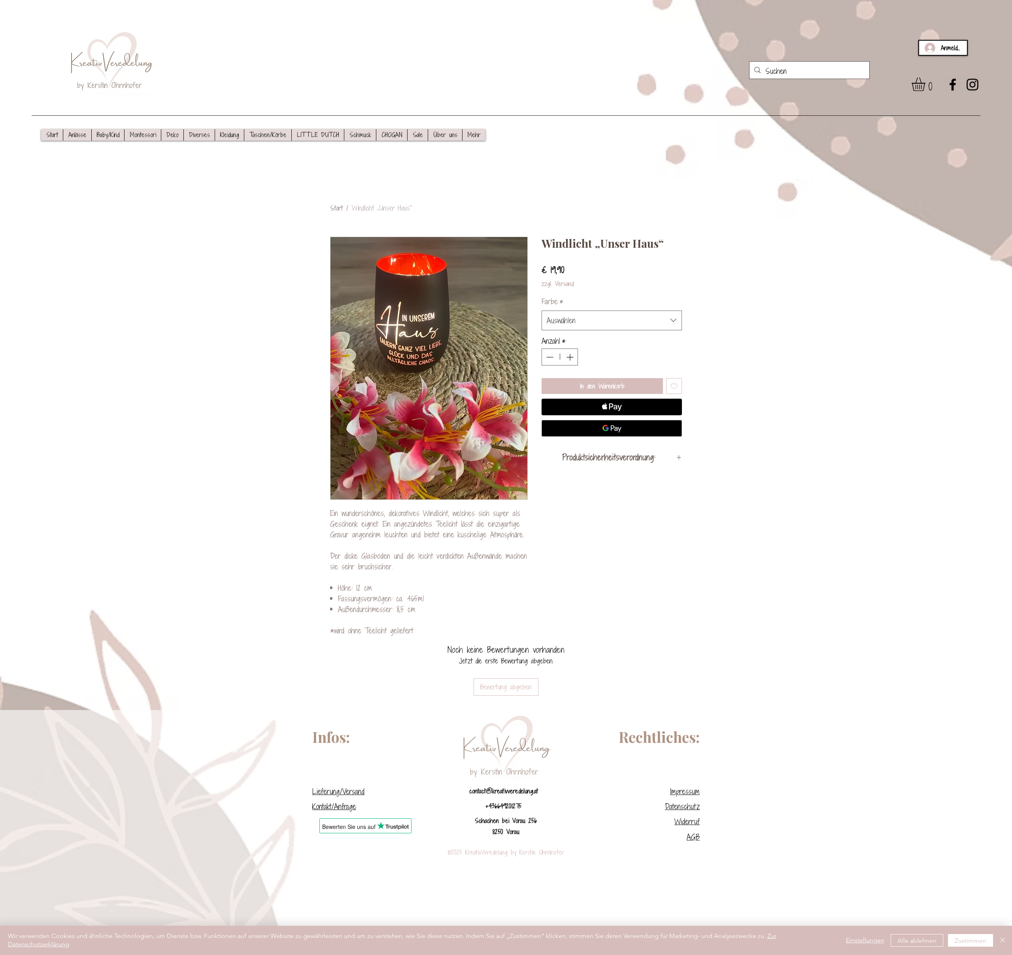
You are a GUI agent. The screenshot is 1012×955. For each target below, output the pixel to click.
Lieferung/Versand (338, 791)
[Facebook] (953, 84)
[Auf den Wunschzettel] (674, 386)
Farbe (552, 301)
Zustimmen (970, 940)
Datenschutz (682, 806)
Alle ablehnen (916, 940)
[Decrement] (549, 357)
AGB (693, 836)
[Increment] (571, 357)
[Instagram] (972, 84)
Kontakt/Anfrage (334, 806)
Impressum (685, 791)
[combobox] (612, 320)
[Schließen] (1002, 940)
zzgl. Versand (558, 283)
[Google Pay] (612, 428)
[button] (77, 135)
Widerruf (687, 821)
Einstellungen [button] (865, 940)
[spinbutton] (560, 357)
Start (336, 208)
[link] (926, 84)
